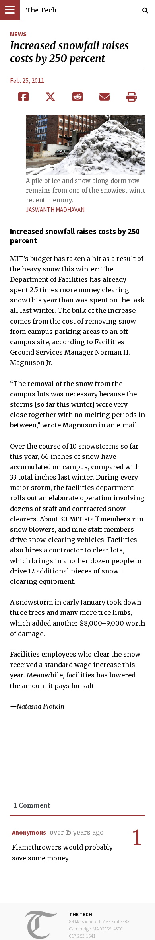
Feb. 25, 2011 (27, 80)
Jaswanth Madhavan (55, 209)
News (18, 34)
